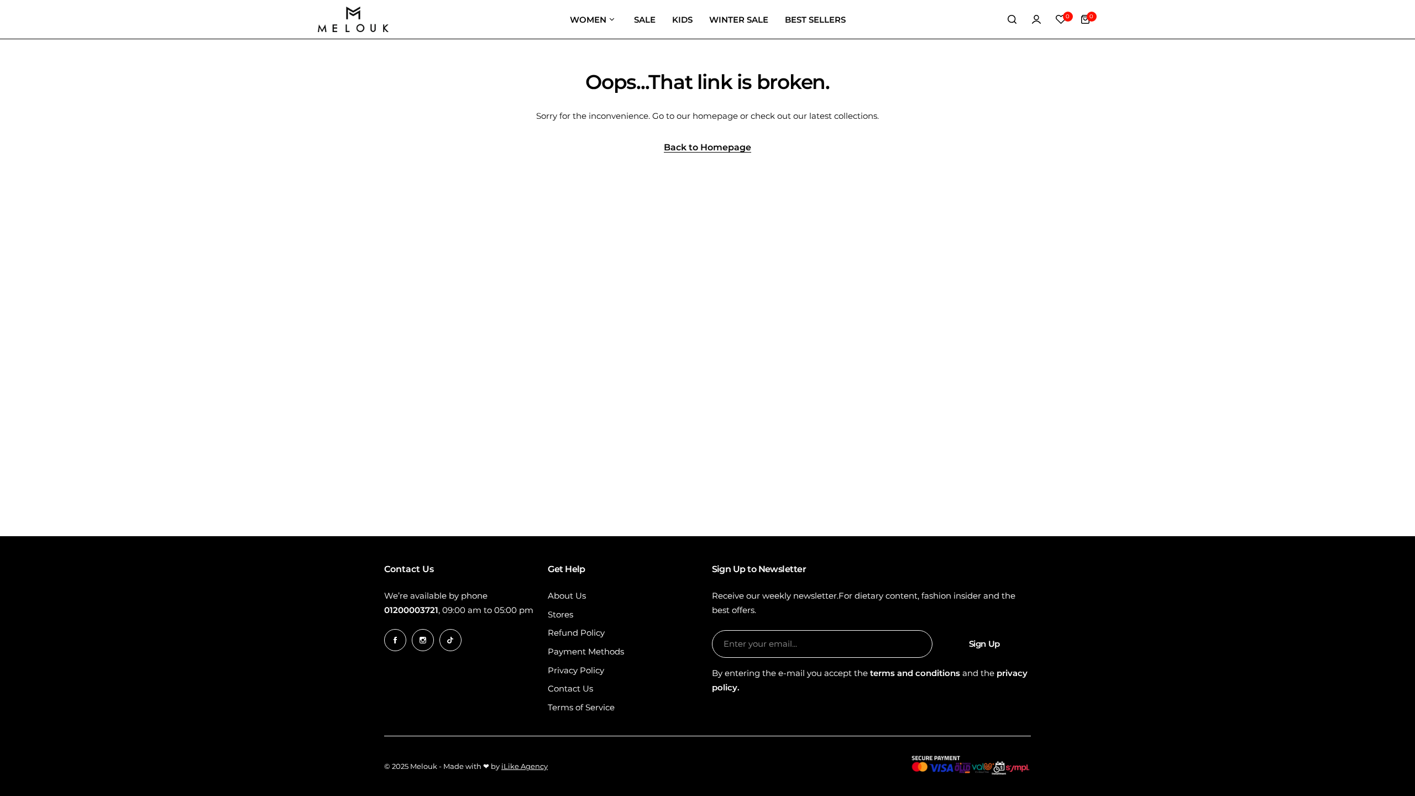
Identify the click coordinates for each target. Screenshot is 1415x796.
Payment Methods (586, 651)
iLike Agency (524, 766)
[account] (1036, 19)
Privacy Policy (576, 670)
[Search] (1012, 19)
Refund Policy (576, 632)
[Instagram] (423, 640)
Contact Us (570, 688)
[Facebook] (395, 640)
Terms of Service (581, 707)
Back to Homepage (707, 148)
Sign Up (984, 643)
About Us (567, 595)
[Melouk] (353, 19)
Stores (560, 614)
